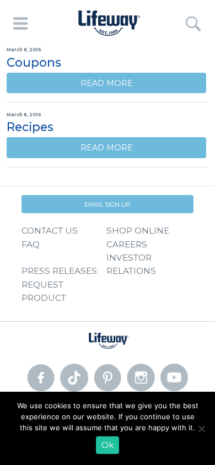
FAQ (31, 244)
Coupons (34, 62)
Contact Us (50, 230)
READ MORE (106, 83)
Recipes (30, 127)
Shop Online (137, 230)
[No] (201, 428)
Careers (126, 244)
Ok (107, 445)
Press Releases (59, 271)
